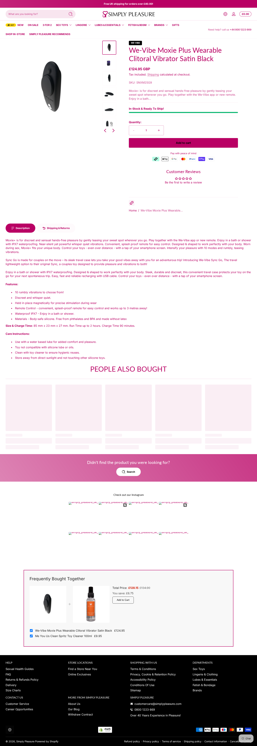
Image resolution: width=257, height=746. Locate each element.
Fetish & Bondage (204, 685)
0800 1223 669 (144, 709)
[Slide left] (105, 130)
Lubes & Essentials (107, 24)
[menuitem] (35, 669)
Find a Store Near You (82, 669)
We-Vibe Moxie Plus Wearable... (162, 210)
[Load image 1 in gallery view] (109, 48)
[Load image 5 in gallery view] (109, 109)
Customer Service (17, 704)
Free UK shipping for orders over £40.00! (128, 3)
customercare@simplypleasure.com (157, 704)
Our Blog (74, 709)
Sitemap (135, 690)
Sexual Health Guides (20, 669)
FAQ (8, 674)
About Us (74, 704)
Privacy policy (151, 741)
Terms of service (171, 741)
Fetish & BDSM (137, 24)
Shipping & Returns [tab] (58, 228)
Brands (159, 24)
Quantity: (135, 122)
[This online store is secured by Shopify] (105, 730)
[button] (225, 14)
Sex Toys (62, 24)
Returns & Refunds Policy (22, 679)
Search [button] (131, 471)
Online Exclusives (79, 674)
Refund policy (132, 741)
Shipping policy (192, 741)
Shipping (153, 74)
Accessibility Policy (143, 679)
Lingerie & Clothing (205, 674)
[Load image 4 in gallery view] (109, 94)
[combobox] (35, 14)
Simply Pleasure (25, 741)
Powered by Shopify (46, 741)
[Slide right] (113, 130)
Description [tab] (23, 228)
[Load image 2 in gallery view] (109, 63)
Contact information (215, 741)
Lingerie (81, 24)
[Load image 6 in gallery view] (109, 125)
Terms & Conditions (143, 669)
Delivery (11, 685)
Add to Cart (123, 599)
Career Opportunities (19, 709)
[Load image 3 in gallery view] (109, 78)
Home (133, 210)
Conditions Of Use (142, 685)
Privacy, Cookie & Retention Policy (153, 674)
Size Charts (13, 690)
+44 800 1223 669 (240, 29)
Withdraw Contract (80, 714)
